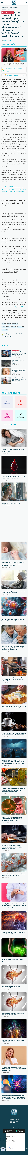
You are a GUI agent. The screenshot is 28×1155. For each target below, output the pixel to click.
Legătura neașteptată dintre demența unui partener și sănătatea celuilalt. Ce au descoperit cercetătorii (13, 646)
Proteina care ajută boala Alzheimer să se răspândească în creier (13, 931)
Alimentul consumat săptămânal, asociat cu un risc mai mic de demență (13, 705)
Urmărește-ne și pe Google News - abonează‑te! (14, 335)
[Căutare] (26, 2)
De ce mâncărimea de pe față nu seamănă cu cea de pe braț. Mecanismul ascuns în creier (13, 1067)
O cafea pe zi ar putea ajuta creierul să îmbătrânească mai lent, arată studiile (13, 732)
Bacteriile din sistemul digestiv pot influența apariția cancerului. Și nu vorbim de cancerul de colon (11, 817)
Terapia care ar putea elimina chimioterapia (10, 502)
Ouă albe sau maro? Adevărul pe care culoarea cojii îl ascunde (19, 369)
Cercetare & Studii (5, 9)
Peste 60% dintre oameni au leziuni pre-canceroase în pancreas (13, 1012)
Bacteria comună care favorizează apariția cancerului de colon (12, 958)
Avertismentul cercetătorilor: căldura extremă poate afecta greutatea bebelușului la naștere (12, 562)
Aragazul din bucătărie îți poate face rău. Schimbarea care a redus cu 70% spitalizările (12, 678)
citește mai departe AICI (15, 307)
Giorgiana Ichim (7, 40)
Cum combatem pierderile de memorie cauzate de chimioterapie (13, 590)
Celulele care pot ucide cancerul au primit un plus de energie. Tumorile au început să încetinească (12, 618)
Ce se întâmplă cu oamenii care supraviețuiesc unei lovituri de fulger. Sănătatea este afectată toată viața (12, 760)
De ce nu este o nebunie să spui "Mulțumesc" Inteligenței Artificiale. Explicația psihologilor (12, 845)
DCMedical (4, 7)
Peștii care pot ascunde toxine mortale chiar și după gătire (19, 352)
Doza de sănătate (12, 7)
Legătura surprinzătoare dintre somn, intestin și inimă (12, 1039)
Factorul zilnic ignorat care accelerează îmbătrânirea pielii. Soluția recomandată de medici (19, 361)
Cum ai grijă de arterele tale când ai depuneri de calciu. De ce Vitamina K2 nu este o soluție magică (13, 904)
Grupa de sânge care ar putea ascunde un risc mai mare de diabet (13, 475)
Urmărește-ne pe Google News (15, 75)
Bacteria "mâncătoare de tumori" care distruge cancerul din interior (13, 873)
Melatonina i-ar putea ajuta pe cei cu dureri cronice (12, 449)
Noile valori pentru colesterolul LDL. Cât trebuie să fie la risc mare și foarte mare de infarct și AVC (19, 378)
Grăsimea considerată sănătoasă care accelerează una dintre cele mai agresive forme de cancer (13, 789)
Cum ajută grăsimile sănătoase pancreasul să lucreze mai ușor (10, 985)
